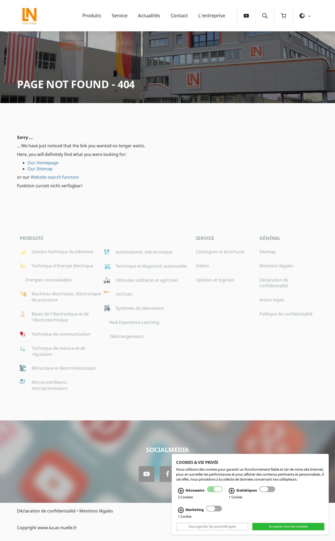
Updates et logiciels (215, 280)
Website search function (55, 177)
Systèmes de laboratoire (140, 308)
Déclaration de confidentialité (273, 283)
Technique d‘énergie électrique (62, 266)
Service (119, 15)
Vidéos (202, 266)
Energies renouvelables (48, 280)
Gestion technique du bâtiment (62, 252)
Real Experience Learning (134, 322)
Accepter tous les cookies (288, 526)
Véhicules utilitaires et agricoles (147, 280)
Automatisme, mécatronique (144, 252)
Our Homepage (42, 163)
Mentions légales (276, 266)
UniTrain (124, 294)
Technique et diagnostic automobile (151, 266)
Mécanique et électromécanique (64, 368)
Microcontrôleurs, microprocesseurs (50, 385)
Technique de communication (61, 334)
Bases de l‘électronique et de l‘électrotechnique (60, 317)
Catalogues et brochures (220, 252)
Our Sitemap (40, 169)
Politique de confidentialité (285, 314)
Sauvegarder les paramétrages (212, 526)
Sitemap (267, 252)
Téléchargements (126, 336)
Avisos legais (271, 300)
